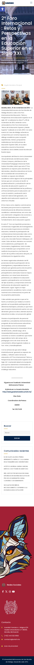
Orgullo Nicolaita (9, 85)
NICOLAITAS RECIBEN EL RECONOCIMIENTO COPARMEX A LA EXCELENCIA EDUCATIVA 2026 (15, 487)
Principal (19, 85)
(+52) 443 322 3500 (11, 636)
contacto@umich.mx (12, 639)
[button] (2, 9)
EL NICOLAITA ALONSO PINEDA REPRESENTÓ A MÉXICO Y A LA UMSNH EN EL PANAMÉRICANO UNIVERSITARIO (16, 459)
